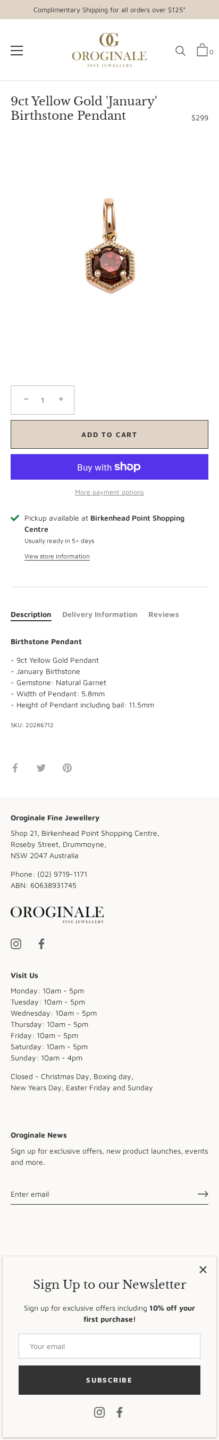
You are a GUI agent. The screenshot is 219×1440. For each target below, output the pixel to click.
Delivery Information (100, 614)
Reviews (163, 614)
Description (31, 614)
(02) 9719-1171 (62, 873)
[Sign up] (203, 1194)
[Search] (180, 55)
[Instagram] (99, 1411)
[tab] (36, 614)
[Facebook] (119, 1411)
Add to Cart (109, 434)
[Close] (203, 1269)
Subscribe (109, 1380)
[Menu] (17, 50)
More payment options (109, 492)
